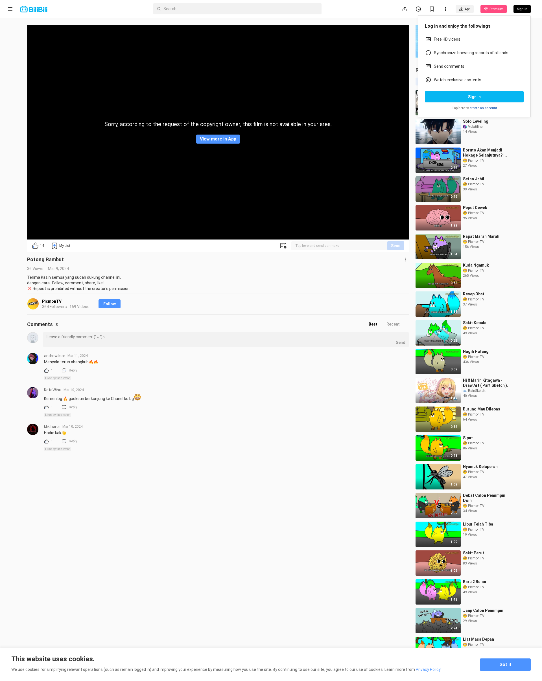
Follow (109, 304)
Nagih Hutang (476, 351)
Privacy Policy (428, 669)
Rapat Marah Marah (481, 236)
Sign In (474, 97)
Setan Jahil (473, 179)
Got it (505, 664)
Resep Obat (473, 294)
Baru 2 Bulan (474, 581)
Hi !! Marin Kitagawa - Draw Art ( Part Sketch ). (485, 383)
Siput (468, 438)
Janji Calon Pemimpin (483, 610)
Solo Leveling (475, 121)
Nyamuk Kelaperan (480, 466)
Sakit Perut (473, 553)
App (467, 9)
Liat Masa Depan (478, 639)
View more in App (218, 139)
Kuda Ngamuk (476, 265)
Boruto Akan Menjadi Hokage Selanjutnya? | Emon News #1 (483, 153)
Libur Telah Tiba (478, 524)
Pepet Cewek (475, 207)
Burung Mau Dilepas (481, 409)
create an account (483, 108)
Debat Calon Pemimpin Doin (484, 498)
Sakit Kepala (474, 322)
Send (396, 245)
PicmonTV (52, 301)
